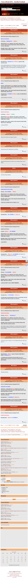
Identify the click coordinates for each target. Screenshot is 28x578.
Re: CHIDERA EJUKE (5, 464)
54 (8, 25)
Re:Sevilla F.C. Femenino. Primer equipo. (14, 32)
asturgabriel (14, 29)
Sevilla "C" (3, 455)
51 (5, 25)
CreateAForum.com (16, 574)
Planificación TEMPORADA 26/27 (7, 452)
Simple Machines (18, 573)
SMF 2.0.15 (9, 573)
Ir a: (9, 434)
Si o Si (4, 492)
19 (14, 559)
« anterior (22, 426)
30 (3, 562)
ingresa (14, 7)
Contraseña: (3, 479)
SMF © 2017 (14, 573)
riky (14, 168)
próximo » (26, 426)
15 (25, 557)
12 (14, 557)
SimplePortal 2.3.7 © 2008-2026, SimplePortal (14, 576)
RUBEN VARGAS (4, 441)
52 (6, 25)
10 (7, 557)
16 (3, 559)
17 (7, 559)
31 (7, 562)
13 (18, 557)
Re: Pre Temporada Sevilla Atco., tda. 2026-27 (9, 458)
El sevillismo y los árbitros (5, 461)
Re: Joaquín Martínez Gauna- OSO (7, 472)
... (4, 25)
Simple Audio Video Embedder (14, 575)
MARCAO (2, 445)
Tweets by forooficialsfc (5, 524)
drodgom (14, 365)
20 (18, 559)
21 (21, 559)
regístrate (18, 7)
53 (7, 25)
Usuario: (4, 478)
